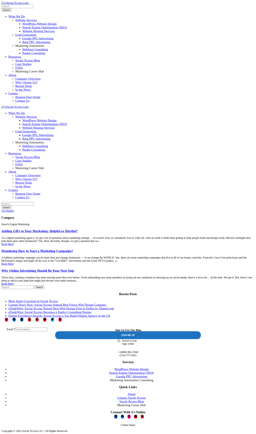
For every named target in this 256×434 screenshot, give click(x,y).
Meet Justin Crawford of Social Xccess (33, 301)
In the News (23, 89)
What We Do (16, 16)
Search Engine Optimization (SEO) (44, 27)
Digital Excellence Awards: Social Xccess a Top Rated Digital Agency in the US (59, 315)
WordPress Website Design (39, 23)
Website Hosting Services (38, 31)
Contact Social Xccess (131, 397)
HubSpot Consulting (35, 49)
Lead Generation (25, 34)
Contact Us (22, 100)
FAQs (19, 67)
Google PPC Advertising (37, 38)
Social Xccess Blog (27, 60)
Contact (13, 93)
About (12, 75)
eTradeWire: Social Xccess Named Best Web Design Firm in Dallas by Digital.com (61, 308)
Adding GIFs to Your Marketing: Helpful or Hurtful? (39, 231)
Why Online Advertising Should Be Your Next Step (37, 270)
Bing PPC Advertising (36, 42)
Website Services (26, 20)
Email (11, 329)
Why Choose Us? (26, 82)
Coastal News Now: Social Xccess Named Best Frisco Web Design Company (57, 304)
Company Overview (28, 78)
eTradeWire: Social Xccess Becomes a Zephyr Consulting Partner (49, 312)
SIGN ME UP (128, 335)
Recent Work (23, 86)
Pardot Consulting (33, 53)
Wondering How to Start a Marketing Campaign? (37, 251)
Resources (14, 56)
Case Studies (23, 64)
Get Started (7, 210)
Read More (7, 244)
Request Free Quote (27, 97)
